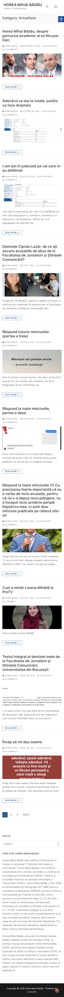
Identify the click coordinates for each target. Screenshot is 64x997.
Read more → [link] (12, 87)
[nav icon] (55, 7)
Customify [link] (32, 992)
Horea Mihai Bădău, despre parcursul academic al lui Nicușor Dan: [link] (30, 35)
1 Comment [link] (10, 601)
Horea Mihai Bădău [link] (23, 5)
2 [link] (11, 814)
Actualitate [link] (51, 46)
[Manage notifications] (57, 990)
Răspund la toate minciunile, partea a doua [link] (26, 410)
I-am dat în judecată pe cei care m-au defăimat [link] (32, 168)
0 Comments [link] (10, 115)
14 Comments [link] (11, 49)
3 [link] (17, 814)
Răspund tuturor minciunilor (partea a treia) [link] (25, 334)
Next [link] (26, 814)
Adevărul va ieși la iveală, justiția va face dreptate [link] (30, 103)
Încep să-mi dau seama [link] (22, 742)
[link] (47, 6)
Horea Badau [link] (11, 46)
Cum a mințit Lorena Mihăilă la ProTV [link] (27, 590)
